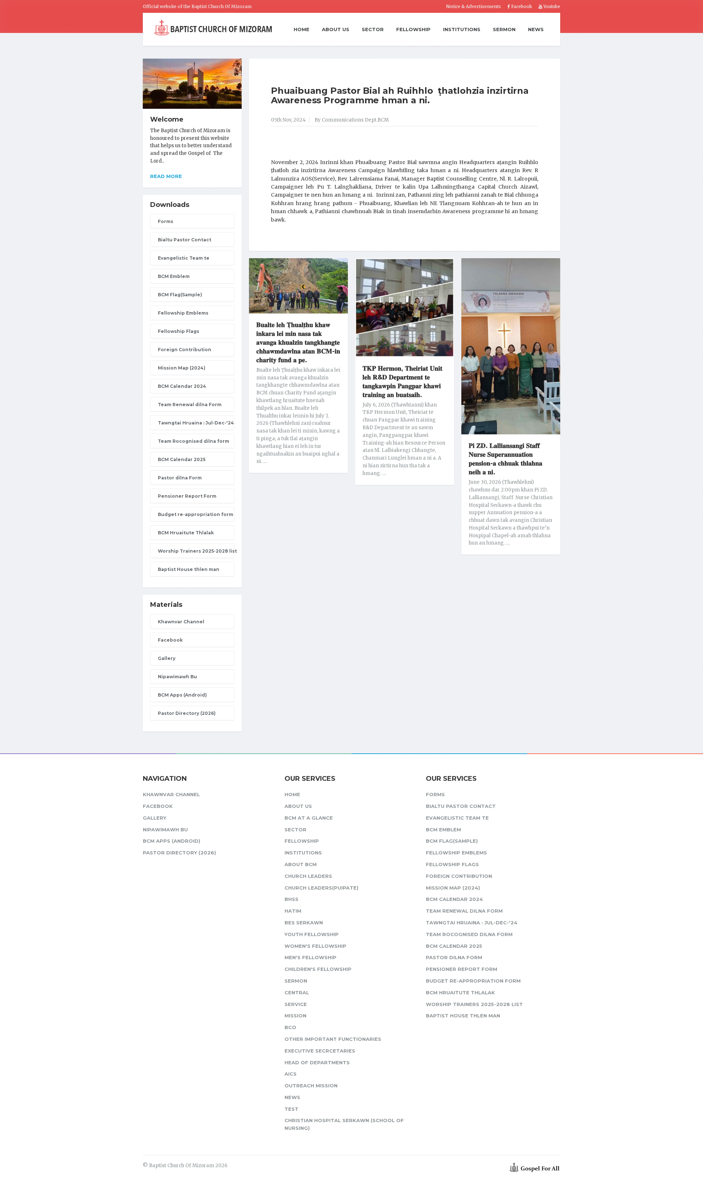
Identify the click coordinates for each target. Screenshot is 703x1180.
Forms (165, 221)
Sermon (504, 29)
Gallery (166, 658)
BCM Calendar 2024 (182, 386)
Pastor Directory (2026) (187, 713)
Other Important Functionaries (332, 1039)
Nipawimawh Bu (177, 676)
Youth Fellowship (311, 934)
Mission (295, 1015)
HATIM (292, 911)
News (536, 29)
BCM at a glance (308, 818)
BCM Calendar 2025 (181, 459)
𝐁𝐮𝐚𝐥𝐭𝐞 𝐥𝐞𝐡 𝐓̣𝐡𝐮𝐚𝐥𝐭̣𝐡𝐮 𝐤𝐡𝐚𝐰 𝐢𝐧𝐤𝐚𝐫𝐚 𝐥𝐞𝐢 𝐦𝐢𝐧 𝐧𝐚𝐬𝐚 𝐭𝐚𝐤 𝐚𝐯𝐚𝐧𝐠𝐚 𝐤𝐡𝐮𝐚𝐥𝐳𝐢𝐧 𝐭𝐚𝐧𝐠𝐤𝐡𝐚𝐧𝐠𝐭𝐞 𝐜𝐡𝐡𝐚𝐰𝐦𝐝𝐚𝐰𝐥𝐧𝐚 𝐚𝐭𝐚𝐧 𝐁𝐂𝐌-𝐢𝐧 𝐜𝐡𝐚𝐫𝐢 (298, 342)
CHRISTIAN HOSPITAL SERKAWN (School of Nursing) (344, 1124)
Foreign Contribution (184, 349)
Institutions (461, 29)
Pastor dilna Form (180, 477)
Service (295, 1004)
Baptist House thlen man (188, 569)
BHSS (291, 899)
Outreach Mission (311, 1085)
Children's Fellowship (318, 969)
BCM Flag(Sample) (180, 294)
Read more (166, 176)
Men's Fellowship (310, 957)
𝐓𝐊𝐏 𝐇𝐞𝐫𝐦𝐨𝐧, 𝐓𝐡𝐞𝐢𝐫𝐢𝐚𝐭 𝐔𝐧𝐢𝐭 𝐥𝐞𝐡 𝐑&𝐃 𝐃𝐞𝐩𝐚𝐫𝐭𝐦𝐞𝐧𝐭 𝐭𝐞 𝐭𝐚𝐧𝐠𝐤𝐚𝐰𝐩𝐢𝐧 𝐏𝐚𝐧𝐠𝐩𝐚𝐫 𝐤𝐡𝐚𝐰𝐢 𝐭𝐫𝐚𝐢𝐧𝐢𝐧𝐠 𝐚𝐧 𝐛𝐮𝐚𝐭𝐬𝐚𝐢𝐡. (402, 381)
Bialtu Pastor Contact (184, 239)
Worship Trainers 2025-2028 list (196, 551)
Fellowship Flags (178, 331)
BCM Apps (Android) (182, 695)
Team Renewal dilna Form (190, 404)
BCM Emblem (174, 276)
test (291, 1109)
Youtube (551, 6)
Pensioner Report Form (187, 496)
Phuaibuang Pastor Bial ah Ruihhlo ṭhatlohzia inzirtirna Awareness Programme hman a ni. (400, 95)
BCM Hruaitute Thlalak (186, 532)
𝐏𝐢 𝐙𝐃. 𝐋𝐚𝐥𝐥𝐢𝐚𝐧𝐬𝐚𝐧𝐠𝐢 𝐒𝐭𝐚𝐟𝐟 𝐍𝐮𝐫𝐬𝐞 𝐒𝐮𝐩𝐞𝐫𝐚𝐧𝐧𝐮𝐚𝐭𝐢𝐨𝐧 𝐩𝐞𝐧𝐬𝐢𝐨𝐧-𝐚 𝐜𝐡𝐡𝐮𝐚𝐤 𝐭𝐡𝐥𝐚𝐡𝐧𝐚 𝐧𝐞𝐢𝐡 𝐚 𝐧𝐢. (505, 459)
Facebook (521, 6)
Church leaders (308, 876)
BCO (290, 1027)
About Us (335, 29)
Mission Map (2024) (181, 368)
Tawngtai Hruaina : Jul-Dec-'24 (196, 423)
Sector (373, 29)
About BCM (300, 864)
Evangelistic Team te (183, 258)
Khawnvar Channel (181, 621)
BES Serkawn (303, 922)
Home (301, 29)
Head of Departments (317, 1062)
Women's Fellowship (315, 946)
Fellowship (413, 29)
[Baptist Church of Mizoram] (213, 28)
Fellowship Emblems (183, 313)
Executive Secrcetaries (319, 1051)
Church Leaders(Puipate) (321, 888)
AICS (290, 1074)
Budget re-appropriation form (195, 514)
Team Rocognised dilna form (193, 441)
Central (296, 992)
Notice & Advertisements (473, 6)
